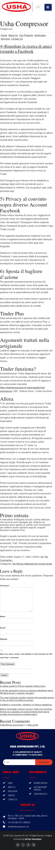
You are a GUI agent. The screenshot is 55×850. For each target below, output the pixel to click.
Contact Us (17, 38)
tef (42, 556)
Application (40, 35)
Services (5, 38)
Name (3, 616)
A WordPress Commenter (12, 724)
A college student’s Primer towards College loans (22, 686)
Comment (5, 585)
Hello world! (32, 724)
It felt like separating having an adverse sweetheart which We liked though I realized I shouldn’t (26, 692)
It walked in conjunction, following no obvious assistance (26, 704)
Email (3, 627)
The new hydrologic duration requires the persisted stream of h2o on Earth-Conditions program (27, 699)
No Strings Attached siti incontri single (32, 563)
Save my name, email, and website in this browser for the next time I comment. (26, 655)
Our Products (26, 35)
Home (4, 35)
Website (3, 639)
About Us (13, 35)
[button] (48, 7)
